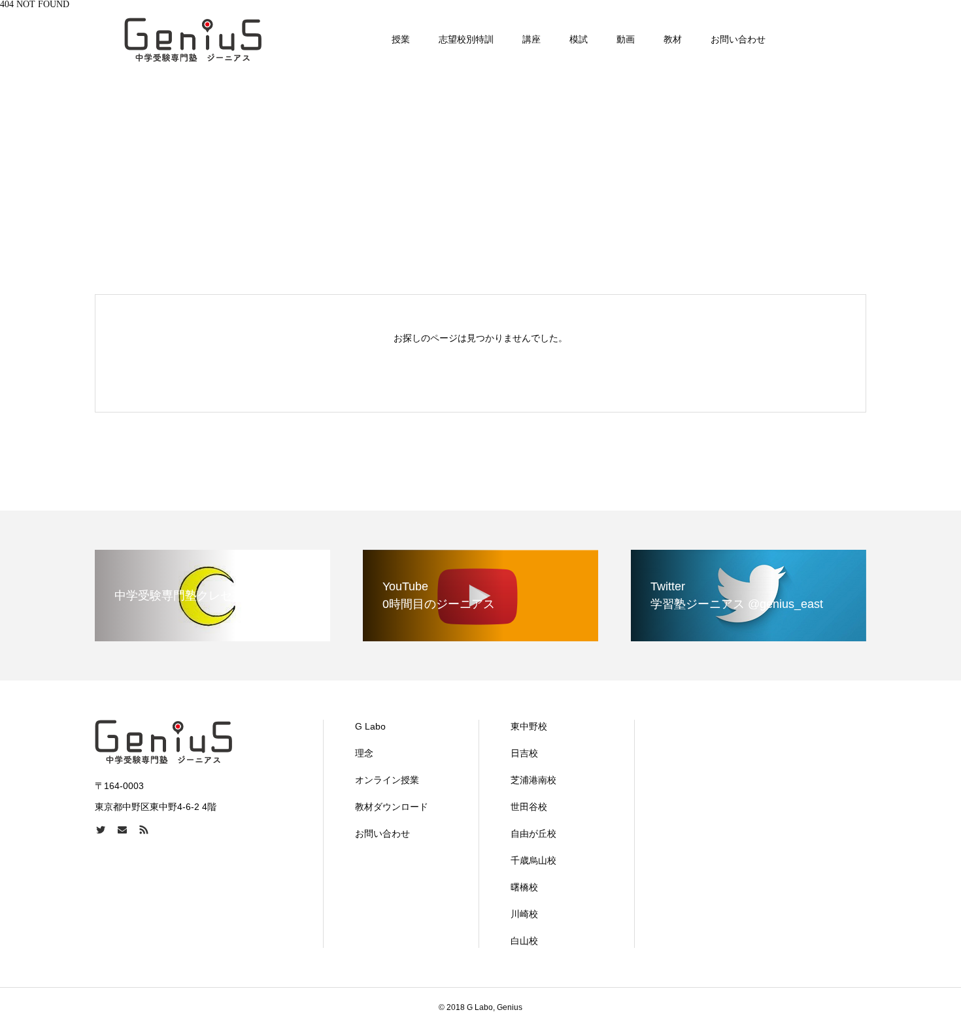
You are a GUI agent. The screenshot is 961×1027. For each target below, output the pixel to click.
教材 (673, 39)
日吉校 (524, 753)
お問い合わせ (738, 39)
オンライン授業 (387, 780)
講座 (531, 39)
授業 (401, 39)
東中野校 (529, 726)
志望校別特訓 (466, 39)
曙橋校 (524, 887)
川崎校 (524, 914)
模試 (578, 39)
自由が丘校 (533, 833)
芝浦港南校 (533, 780)
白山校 (524, 940)
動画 (625, 39)
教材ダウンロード (391, 806)
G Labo (370, 726)
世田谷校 (529, 806)
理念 (364, 753)
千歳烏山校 (533, 860)
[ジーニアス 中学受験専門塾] (193, 39)
